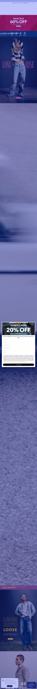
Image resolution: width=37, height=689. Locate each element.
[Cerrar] (34, 322)
